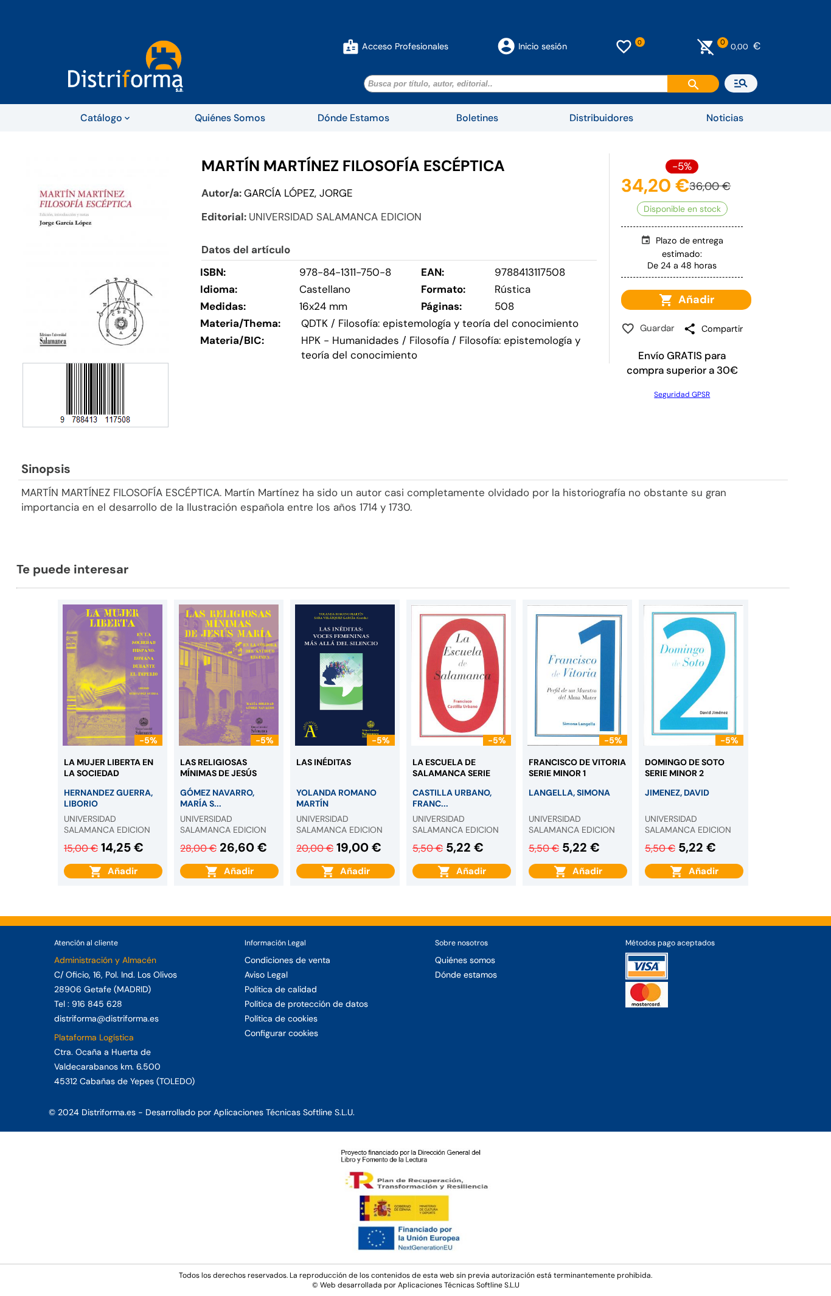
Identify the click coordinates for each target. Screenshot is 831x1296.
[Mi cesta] (706, 46)
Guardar (655, 328)
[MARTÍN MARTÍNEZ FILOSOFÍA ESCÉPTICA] (96, 256)
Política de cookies (281, 1018)
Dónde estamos (466, 974)
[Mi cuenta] (351, 46)
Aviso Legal (266, 974)
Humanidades (365, 340)
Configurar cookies (281, 1033)
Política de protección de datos (306, 1003)
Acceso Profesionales (405, 46)
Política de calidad (281, 989)
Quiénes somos (465, 959)
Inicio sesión (542, 46)
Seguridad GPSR (682, 394)
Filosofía (429, 340)
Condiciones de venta (287, 959)
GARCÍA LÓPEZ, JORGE (298, 193)
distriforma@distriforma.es (106, 1018)
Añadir (693, 299)
